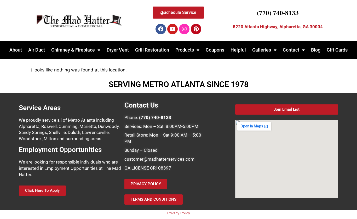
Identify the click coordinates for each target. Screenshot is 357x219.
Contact (291, 50)
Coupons (215, 50)
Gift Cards (337, 50)
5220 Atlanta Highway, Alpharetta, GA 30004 (278, 26)
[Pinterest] (196, 29)
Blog (315, 50)
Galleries (261, 50)
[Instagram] (184, 29)
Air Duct (36, 50)
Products (184, 50)
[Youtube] (172, 29)
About (15, 50)
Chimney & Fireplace (73, 50)
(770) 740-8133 (278, 13)
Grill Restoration (152, 50)
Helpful (238, 50)
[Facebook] (161, 29)
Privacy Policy (178, 213)
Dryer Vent (118, 50)
